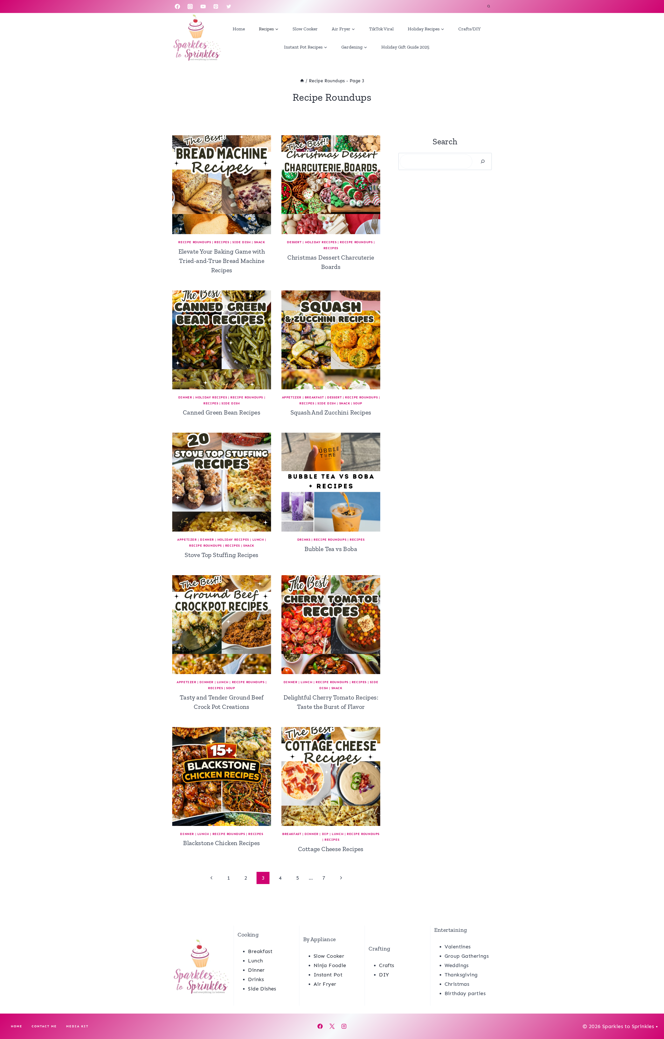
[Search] (482, 161)
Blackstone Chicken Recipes (221, 843)
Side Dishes (262, 989)
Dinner (185, 397)
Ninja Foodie (330, 965)
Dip (325, 834)
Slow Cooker (305, 29)
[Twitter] (229, 6)
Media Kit (77, 1026)
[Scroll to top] (651, 1018)
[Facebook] (177, 6)
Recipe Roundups (194, 242)
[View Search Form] (489, 6)
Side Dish (241, 242)
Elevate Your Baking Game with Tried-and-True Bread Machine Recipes (221, 261)
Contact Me (44, 1026)
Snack (259, 242)
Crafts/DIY (469, 29)
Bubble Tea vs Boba (331, 549)
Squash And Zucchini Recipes (330, 412)
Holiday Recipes (321, 242)
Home (239, 29)
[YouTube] (203, 6)
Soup (357, 403)
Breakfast (314, 397)
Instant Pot (328, 975)
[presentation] (221, 184)
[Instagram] (190, 6)
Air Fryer (325, 984)
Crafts (386, 965)
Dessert (294, 242)
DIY (384, 975)
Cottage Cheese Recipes (331, 849)
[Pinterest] (216, 6)
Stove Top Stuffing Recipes (221, 555)
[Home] (302, 80)
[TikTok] (241, 6)
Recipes (221, 242)
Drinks (303, 539)
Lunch (258, 539)
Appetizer (291, 397)
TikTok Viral (381, 29)
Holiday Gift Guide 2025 (405, 47)
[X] (332, 1026)
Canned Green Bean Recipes (221, 412)
